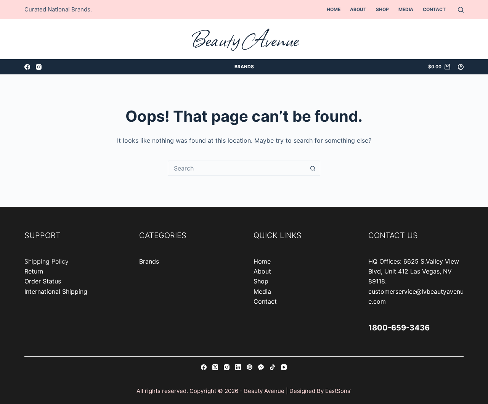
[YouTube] (284, 367)
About (358, 9)
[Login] (461, 67)
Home (333, 9)
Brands (244, 66)
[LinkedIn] (238, 367)
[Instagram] (39, 67)
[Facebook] (27, 67)
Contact (434, 9)
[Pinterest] (249, 367)
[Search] (461, 10)
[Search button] (312, 168)
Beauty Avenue (244, 39)
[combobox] (236, 168)
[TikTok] (272, 367)
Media (405, 9)
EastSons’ (338, 390)
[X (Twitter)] (215, 367)
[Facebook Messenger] (261, 367)
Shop (382, 9)
